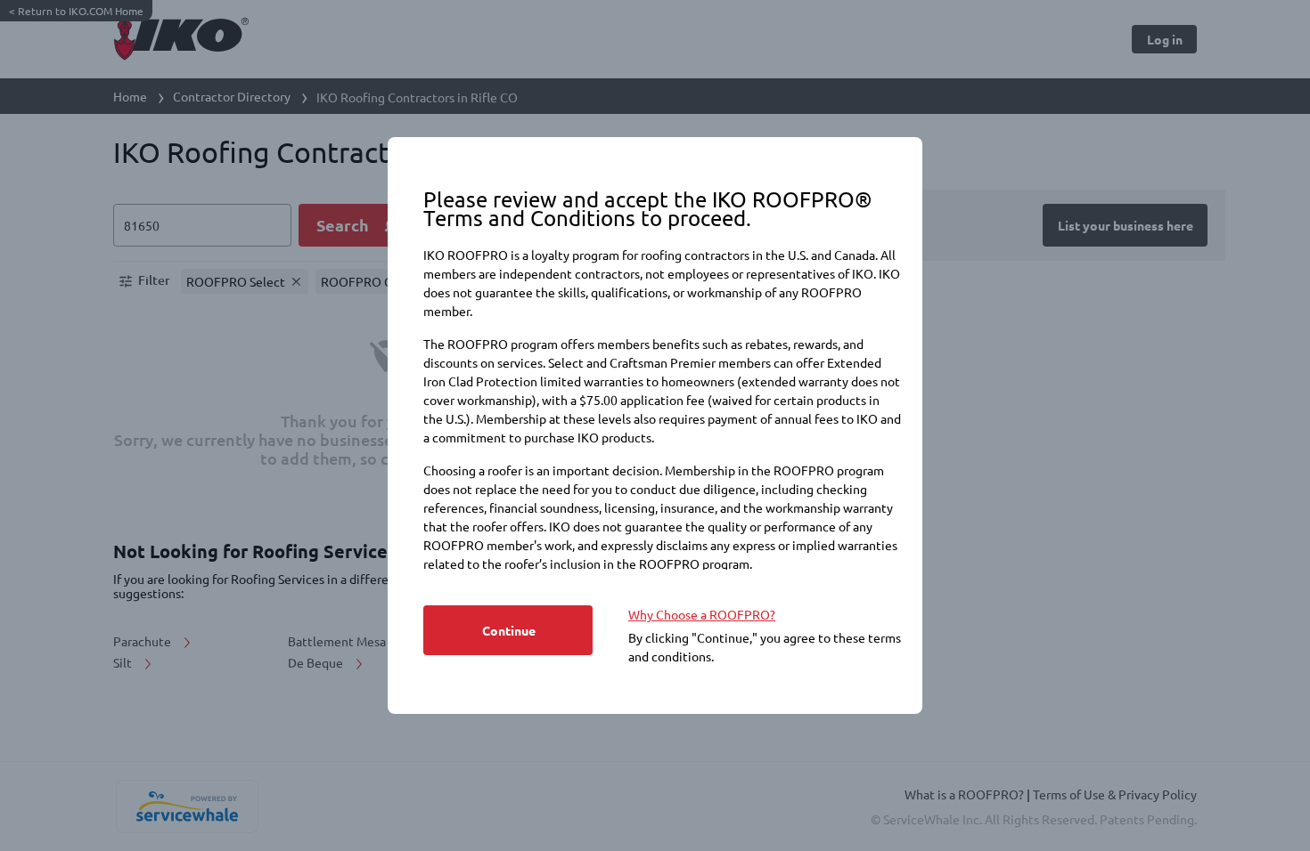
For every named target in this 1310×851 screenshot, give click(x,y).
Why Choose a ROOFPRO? (701, 614)
